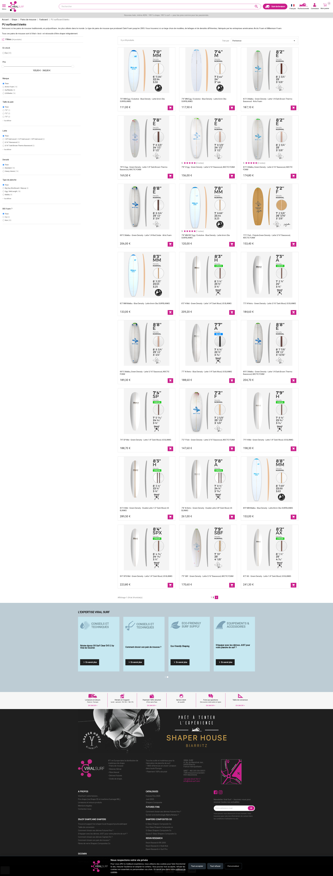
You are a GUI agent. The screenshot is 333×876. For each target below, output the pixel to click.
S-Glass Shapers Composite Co (158, 830)
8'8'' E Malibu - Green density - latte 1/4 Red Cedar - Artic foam (146, 235)
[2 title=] (187, 163)
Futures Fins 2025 (153, 796)
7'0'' (7, 110)
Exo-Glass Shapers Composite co (159, 827)
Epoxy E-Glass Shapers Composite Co (161, 834)
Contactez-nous (84, 809)
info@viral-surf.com (192, 781)
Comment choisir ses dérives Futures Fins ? (163, 812)
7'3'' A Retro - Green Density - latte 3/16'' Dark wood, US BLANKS (269, 303)
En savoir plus (89, 662)
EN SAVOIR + (92, 705)
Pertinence (264, 40)
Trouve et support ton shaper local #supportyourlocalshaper (102, 824)
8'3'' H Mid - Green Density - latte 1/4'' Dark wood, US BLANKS (206, 303)
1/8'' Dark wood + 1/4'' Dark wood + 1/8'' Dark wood (25, 139)
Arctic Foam (11, 87)
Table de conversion (86, 827)
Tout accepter (197, 866)
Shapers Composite (154, 802)
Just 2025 (150, 799)
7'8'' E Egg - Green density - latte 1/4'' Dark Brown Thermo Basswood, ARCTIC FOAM (143, 168)
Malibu (8, 195)
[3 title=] (189, 163)
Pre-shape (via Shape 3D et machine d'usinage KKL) (99, 799)
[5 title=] (194, 163)
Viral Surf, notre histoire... (88, 796)
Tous (7, 83)
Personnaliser (233, 866)
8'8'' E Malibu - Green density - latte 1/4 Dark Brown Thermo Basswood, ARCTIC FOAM (267, 373)
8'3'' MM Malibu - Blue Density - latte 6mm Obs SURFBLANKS (145, 303)
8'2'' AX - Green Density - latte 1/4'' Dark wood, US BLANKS (267, 576)
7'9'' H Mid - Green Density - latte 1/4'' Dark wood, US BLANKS (268, 440)
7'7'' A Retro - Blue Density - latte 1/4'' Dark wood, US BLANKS (206, 372)
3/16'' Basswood (12, 142)
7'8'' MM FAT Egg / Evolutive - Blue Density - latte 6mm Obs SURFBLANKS (205, 236)
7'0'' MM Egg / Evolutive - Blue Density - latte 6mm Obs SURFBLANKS (142, 100)
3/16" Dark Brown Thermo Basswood (19, 146)
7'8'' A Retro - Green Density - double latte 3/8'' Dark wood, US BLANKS (206, 509)
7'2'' (7, 113)
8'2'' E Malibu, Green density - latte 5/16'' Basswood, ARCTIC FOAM (268, 168)
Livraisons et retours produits (90, 802)
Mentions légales (85, 806)
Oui (8, 53)
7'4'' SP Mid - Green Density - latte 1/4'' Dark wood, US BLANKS (145, 440)
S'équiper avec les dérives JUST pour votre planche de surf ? (102, 834)
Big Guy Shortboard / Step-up (16, 188)
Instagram (220, 792)
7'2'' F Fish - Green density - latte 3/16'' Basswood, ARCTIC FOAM (208, 440)
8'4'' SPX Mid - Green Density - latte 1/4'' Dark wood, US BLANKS (146, 576)
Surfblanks (10, 90)
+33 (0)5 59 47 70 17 (192, 779)
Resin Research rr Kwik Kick (157, 846)
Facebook (215, 792)
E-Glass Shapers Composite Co (158, 824)
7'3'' (7, 117)
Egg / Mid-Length (12, 191)
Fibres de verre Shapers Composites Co (94, 843)
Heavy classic (11, 171)
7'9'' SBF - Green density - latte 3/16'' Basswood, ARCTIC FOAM (207, 576)
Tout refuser (215, 866)
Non (8, 220)
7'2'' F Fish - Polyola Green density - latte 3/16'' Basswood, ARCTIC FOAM (266, 236)
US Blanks (10, 93)
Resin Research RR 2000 (156, 843)
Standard (10, 168)
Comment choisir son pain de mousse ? (94, 840)
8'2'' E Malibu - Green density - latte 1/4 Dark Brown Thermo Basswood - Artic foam (267, 100)
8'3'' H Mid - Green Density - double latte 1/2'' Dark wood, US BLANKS (144, 509)
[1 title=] (185, 163)
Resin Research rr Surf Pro (157, 849)
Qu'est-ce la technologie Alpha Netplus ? (162, 815)
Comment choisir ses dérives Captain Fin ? (95, 837)
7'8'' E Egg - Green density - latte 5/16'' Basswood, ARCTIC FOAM (208, 167)
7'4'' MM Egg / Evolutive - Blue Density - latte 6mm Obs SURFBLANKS (203, 100)
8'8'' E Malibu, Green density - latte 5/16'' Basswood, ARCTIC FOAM (144, 373)
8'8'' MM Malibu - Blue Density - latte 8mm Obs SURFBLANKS (268, 508)
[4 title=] (192, 163)
